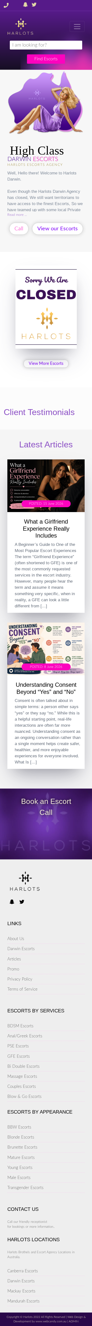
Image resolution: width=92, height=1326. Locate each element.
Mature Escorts (21, 1157)
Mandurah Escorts (23, 1301)
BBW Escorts (19, 1127)
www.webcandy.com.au (51, 1321)
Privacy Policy (19, 979)
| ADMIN (72, 1321)
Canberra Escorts (22, 1271)
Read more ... (17, 215)
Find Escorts (46, 59)
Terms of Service (22, 989)
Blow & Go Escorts (24, 1096)
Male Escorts (18, 1178)
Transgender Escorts (25, 1188)
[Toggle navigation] (77, 26)
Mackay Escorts (21, 1291)
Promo (13, 969)
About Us (15, 939)
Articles (14, 959)
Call (18, 228)
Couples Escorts (21, 1086)
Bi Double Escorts (23, 1066)
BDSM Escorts (20, 1026)
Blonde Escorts (20, 1137)
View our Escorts (57, 228)
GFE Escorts (18, 1056)
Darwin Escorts (21, 949)
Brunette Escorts (22, 1147)
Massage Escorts (22, 1076)
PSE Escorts (18, 1046)
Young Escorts (19, 1168)
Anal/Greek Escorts (24, 1036)
